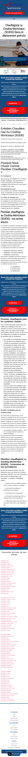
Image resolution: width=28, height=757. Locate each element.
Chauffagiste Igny (4, 638)
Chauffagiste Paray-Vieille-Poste (8, 613)
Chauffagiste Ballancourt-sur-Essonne (9, 621)
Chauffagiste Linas (5, 606)
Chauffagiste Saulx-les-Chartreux (8, 597)
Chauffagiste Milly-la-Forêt (6, 576)
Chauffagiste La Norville (6, 564)
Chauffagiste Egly (4, 593)
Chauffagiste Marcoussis (6, 625)
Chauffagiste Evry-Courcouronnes (8, 700)
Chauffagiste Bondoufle (6, 634)
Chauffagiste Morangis (5, 652)
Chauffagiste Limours (5, 604)
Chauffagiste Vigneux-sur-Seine (7, 688)
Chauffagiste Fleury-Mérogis (7, 650)
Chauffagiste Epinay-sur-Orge (7, 646)
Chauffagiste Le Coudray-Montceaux (8, 583)
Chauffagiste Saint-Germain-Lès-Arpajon (9, 641)
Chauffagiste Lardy (5, 590)
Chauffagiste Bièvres (5, 578)
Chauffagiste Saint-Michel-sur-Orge (8, 660)
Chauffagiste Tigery (5, 560)
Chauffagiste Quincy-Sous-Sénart (8, 628)
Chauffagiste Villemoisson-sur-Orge (8, 608)
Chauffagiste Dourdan (5, 643)
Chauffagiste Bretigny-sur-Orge (7, 678)
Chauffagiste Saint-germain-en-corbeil (9, 616)
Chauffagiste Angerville (6, 567)
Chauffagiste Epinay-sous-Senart (8, 648)
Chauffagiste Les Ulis (5, 675)
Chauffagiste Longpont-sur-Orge (8, 599)
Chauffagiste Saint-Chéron (6, 585)
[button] (14, 19)
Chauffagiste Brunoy (5, 676)
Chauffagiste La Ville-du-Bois (7, 623)
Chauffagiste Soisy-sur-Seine (7, 609)
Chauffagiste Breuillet (5, 627)
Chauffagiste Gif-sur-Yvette (7, 667)
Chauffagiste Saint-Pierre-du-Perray (8, 645)
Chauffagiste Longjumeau (6, 665)
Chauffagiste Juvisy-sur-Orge (7, 658)
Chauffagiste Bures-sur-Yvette (7, 636)
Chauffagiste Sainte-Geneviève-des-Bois (9, 694)
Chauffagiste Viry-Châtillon (6, 687)
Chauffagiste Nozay (5, 579)
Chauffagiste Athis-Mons (6, 690)
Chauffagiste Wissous (5, 615)
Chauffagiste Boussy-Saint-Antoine (8, 618)
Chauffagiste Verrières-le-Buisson (8, 655)
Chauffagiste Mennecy (5, 653)
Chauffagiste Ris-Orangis (6, 685)
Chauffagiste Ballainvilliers (6, 574)
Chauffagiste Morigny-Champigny (8, 569)
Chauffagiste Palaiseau (6, 692)
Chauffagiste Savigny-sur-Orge (7, 695)
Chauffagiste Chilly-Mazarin (7, 662)
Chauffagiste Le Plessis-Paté (7, 566)
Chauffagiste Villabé (5, 588)
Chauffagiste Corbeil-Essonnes (7, 699)
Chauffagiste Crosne (5, 630)
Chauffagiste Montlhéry (6, 620)
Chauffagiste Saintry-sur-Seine (7, 591)
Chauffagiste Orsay (5, 657)
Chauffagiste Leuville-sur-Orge (7, 571)
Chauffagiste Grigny (5, 680)
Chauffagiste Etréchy (5, 601)
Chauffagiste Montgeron (6, 671)
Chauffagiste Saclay (5, 562)
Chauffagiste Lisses (5, 611)
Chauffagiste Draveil (5, 681)
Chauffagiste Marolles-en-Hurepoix (8, 586)
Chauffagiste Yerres (5, 683)
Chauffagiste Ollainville (6, 581)
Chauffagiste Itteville (5, 603)
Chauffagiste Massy (5, 697)
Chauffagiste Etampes (5, 673)
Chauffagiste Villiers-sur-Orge (7, 573)
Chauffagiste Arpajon (5, 639)
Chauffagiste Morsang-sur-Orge (7, 664)
